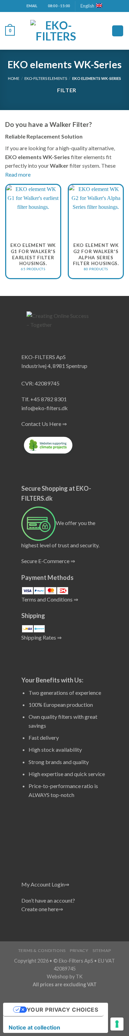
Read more (18, 174)
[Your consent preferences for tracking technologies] (116, 1024)
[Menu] (117, 31)
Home (13, 78)
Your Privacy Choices (62, 1009)
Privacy (79, 950)
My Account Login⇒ (45, 884)
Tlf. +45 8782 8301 (44, 399)
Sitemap (102, 950)
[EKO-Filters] (56, 31)
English (87, 6)
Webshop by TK (65, 976)
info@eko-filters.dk (44, 408)
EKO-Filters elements (45, 78)
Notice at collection (34, 1027)
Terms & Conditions (42, 950)
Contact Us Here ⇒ (44, 423)
